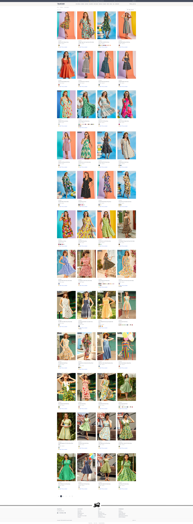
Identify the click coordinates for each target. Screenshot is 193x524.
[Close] (115, 250)
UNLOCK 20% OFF (86, 272)
